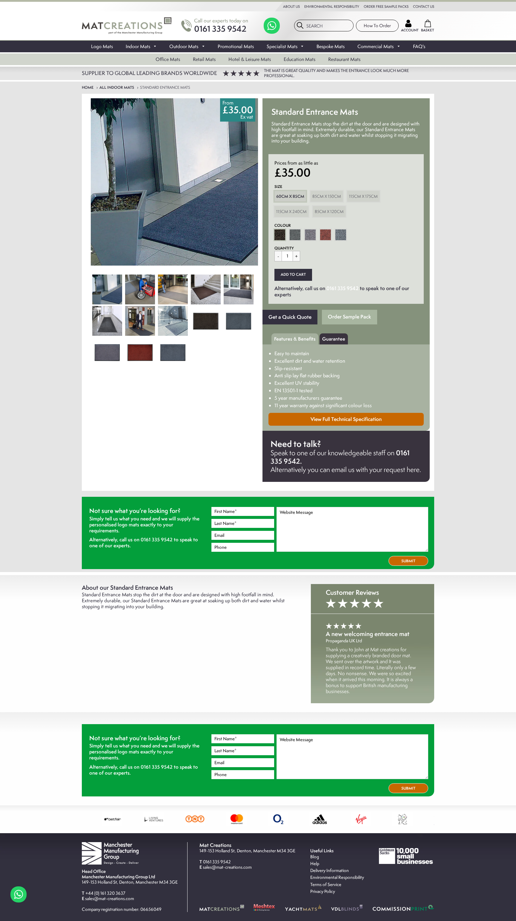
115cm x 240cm (291, 211)
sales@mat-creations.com (109, 899)
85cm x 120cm (329, 211)
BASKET (427, 30)
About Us (291, 6)
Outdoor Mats (184, 46)
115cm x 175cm (363, 196)
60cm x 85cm (290, 196)
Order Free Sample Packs (386, 6)
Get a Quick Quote (289, 316)
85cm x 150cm (326, 196)
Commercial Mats (376, 46)
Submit (408, 560)
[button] (293, 275)
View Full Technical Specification (346, 419)
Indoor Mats (138, 46)
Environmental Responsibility (331, 6)
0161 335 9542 (220, 28)
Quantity (284, 248)
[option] (174, 182)
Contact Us (423, 6)
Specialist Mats (283, 46)
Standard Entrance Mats (165, 87)
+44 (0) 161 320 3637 (105, 893)
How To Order (377, 26)
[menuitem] (102, 46)
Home (87, 87)
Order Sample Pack (349, 316)
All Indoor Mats (116, 87)
